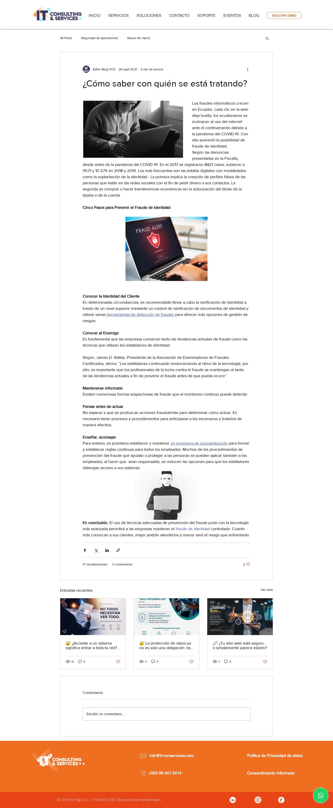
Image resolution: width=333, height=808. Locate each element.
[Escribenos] (320, 795)
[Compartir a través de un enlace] (118, 550)
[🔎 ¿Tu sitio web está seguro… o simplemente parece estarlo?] (240, 616)
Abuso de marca (138, 38)
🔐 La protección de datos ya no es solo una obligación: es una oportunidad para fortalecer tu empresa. (165, 645)
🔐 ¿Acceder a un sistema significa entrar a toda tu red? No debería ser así (91, 645)
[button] (267, 38)
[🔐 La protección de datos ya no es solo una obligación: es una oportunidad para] (166, 616)
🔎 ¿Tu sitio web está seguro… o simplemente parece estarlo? (240, 645)
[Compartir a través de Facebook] (85, 550)
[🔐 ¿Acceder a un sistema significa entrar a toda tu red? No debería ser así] (93, 616)
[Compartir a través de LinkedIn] (107, 550)
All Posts (66, 38)
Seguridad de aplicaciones (99, 38)
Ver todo (267, 589)
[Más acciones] (247, 69)
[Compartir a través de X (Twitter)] (96, 550)
